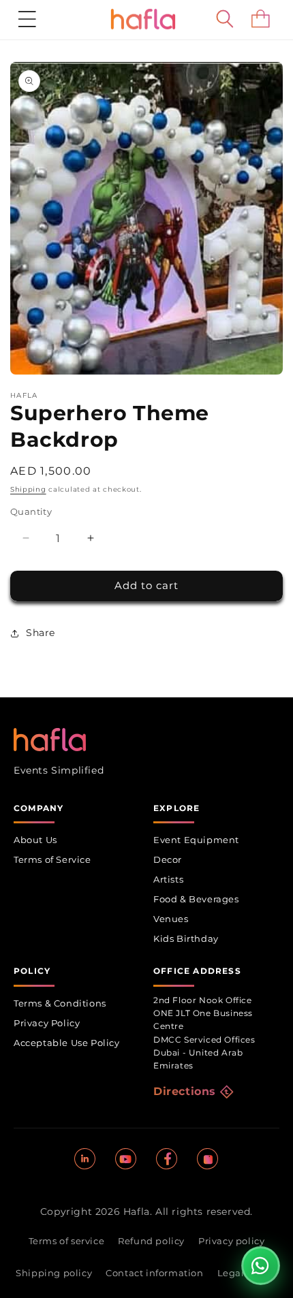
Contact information (154, 1272)
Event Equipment (196, 839)
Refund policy (151, 1240)
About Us (35, 839)
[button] (27, 19)
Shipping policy (54, 1272)
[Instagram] (207, 1159)
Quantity (31, 511)
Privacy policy (231, 1240)
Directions (184, 1091)
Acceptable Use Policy (67, 1042)
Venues (171, 918)
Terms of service (67, 1240)
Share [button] (40, 633)
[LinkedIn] (85, 1159)
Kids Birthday (186, 938)
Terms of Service (52, 859)
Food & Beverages (196, 898)
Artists (168, 879)
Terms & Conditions (60, 1003)
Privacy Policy (47, 1022)
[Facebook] (167, 1159)
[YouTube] (126, 1159)
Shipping (28, 489)
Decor (167, 859)
